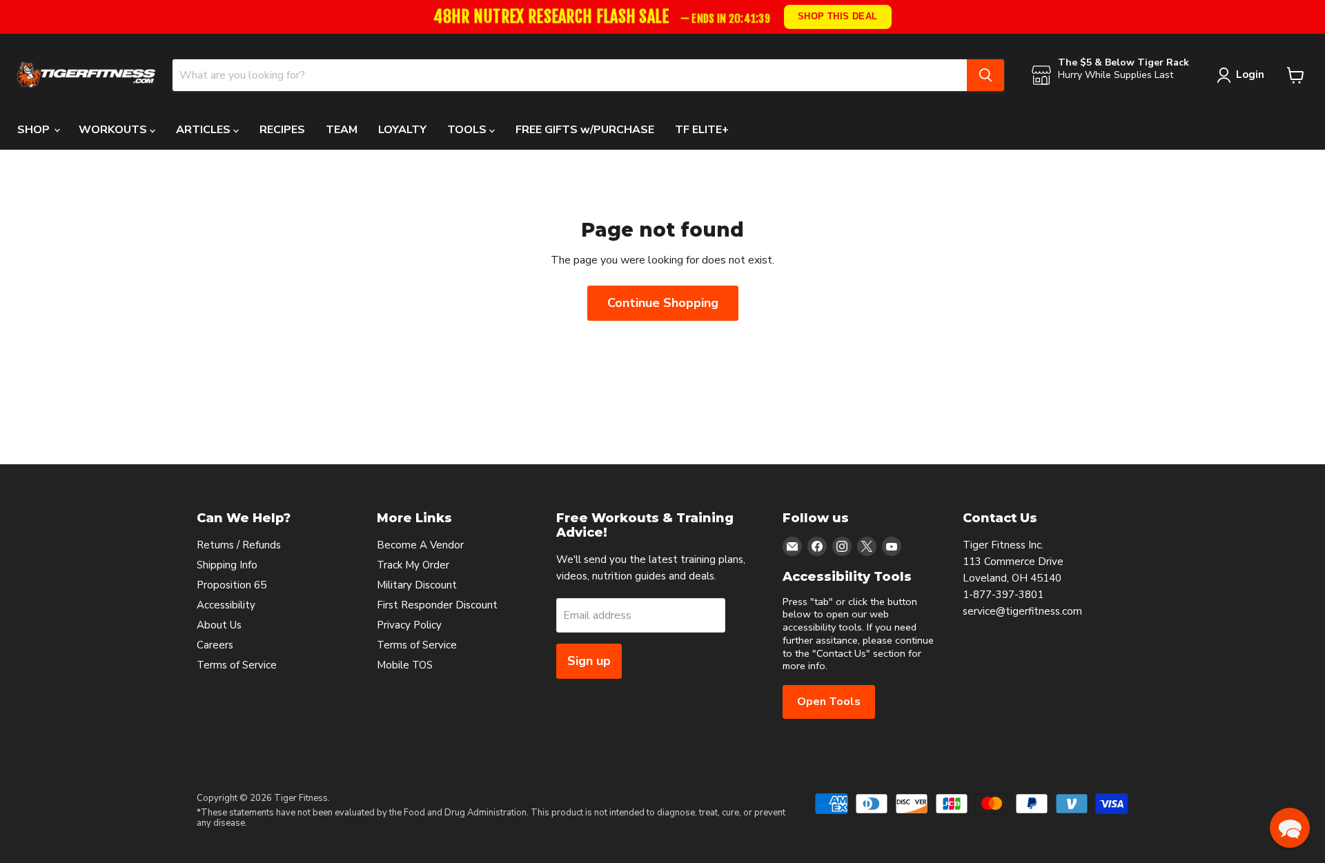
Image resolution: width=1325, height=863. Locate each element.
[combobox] (570, 75)
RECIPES (282, 129)
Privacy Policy (409, 625)
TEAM (341, 129)
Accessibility (226, 605)
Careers (215, 645)
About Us (219, 625)
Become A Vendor (420, 545)
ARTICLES (204, 129)
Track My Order (413, 565)
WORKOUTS (114, 129)
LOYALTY (402, 129)
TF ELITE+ (702, 129)
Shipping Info (227, 565)
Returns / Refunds (239, 545)
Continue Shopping (662, 303)
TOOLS (468, 129)
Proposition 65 (231, 585)
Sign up (589, 661)
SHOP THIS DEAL (838, 16)
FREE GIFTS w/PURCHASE (585, 129)
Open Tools (829, 701)
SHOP (34, 129)
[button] (1290, 828)
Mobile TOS (405, 665)
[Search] (985, 75)
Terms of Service (237, 665)
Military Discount (417, 585)
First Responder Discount (437, 605)
